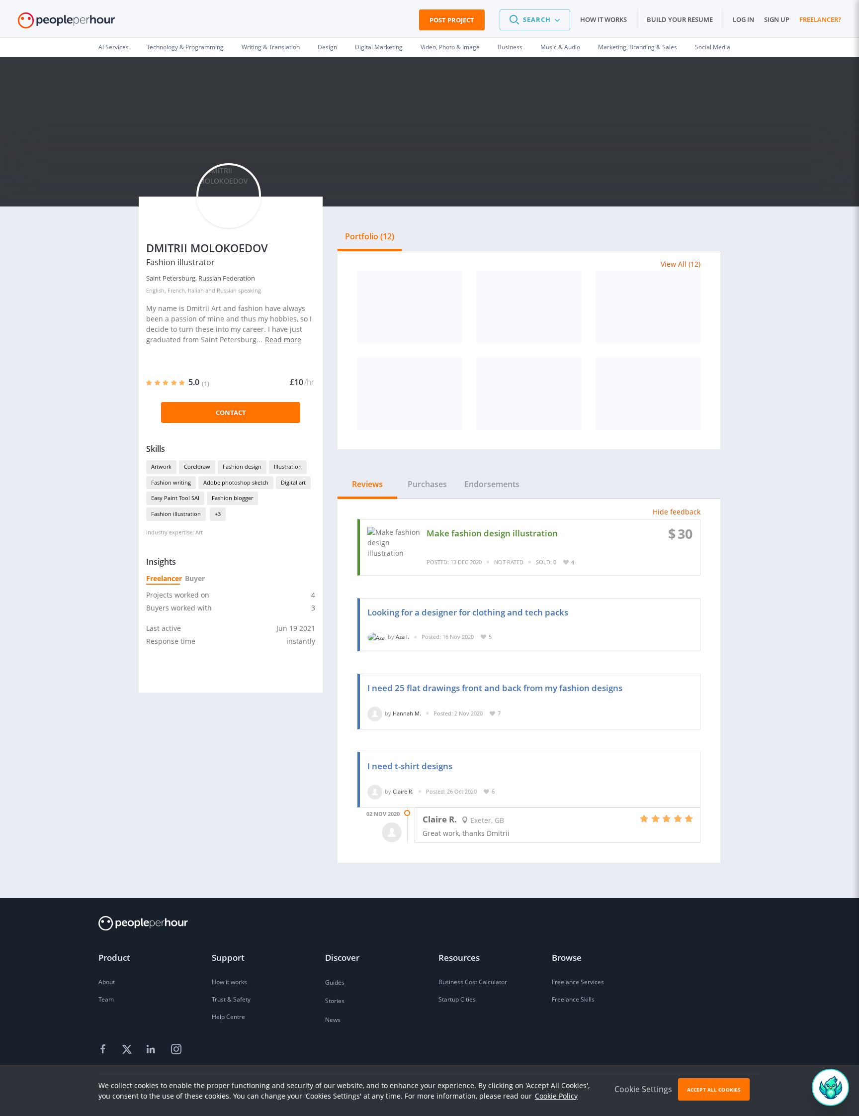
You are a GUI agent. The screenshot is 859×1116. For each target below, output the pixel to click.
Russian (227, 290)
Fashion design (242, 466)
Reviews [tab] (367, 484)
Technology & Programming (185, 47)
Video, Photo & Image (450, 47)
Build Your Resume (680, 19)
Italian (196, 290)
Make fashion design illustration (492, 533)
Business (510, 47)
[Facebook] (104, 1050)
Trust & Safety (231, 999)
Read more (283, 339)
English (155, 290)
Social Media (712, 47)
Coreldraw (197, 466)
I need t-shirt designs (409, 766)
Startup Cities (457, 999)
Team (106, 999)
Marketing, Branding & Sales (637, 47)
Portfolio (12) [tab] (369, 236)
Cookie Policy (556, 1096)
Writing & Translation (271, 47)
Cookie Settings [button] (643, 1089)
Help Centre (228, 1017)
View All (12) (680, 264)
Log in (743, 19)
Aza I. (402, 636)
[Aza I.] (376, 636)
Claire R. (403, 791)
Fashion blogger (232, 498)
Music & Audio (560, 47)
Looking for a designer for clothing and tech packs (467, 612)
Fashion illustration (176, 513)
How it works (603, 19)
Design (327, 47)
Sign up (776, 19)
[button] (535, 19)
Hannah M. (407, 713)
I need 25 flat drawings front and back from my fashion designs (494, 688)
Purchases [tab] (427, 484)
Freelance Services (578, 982)
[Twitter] (128, 1050)
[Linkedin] (152, 1050)
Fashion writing (171, 482)
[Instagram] (176, 1050)
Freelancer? (820, 19)
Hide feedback (676, 511)
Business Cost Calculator (472, 982)
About (106, 982)
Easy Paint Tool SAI (175, 498)
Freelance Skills (573, 999)
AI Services (113, 47)
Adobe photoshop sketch (235, 482)
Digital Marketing (379, 47)
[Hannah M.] (374, 713)
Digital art (293, 482)
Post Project (452, 19)
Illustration (288, 466)
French (176, 290)
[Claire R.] (374, 791)
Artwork (161, 466)
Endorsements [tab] (491, 484)
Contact (231, 412)
